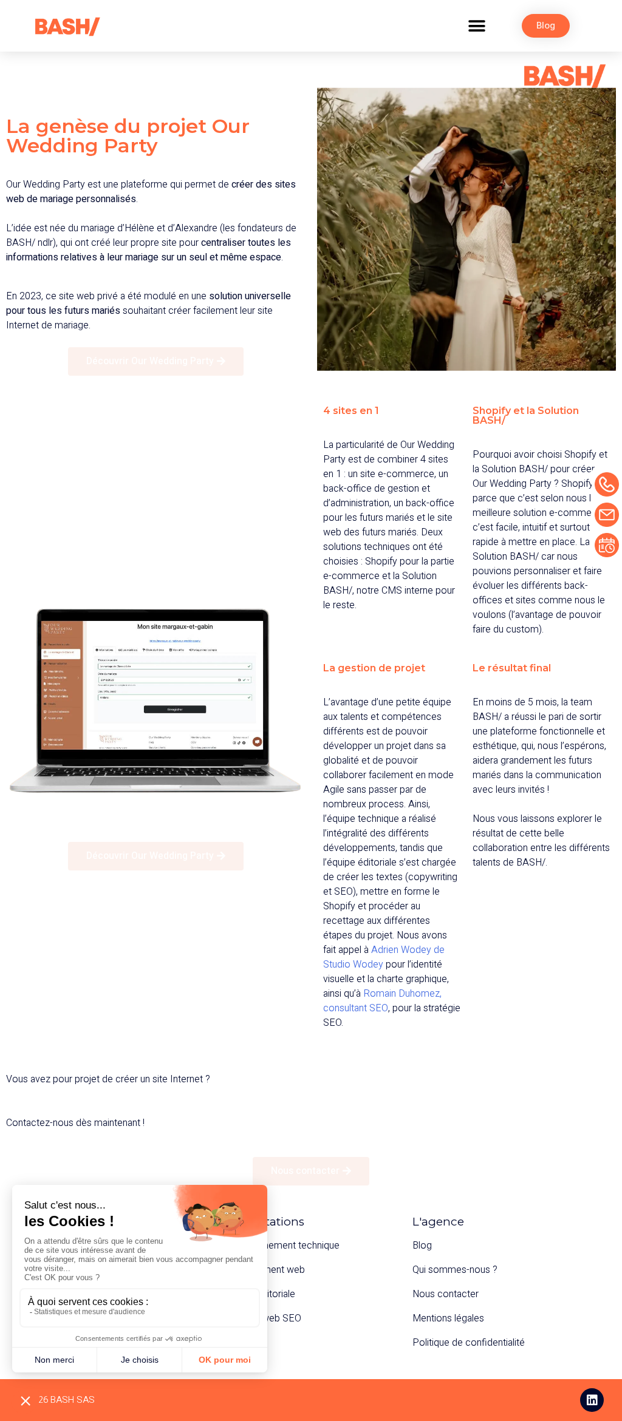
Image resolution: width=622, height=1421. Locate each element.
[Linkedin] (592, 1400)
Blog (422, 1245)
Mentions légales (448, 1318)
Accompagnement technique (278, 1245)
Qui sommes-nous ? (454, 1270)
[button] (476, 25)
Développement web (260, 1270)
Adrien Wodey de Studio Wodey (384, 957)
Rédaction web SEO (258, 1318)
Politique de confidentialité (468, 1342)
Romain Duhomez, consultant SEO (382, 1001)
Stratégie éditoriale (255, 1294)
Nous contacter (445, 1294)
